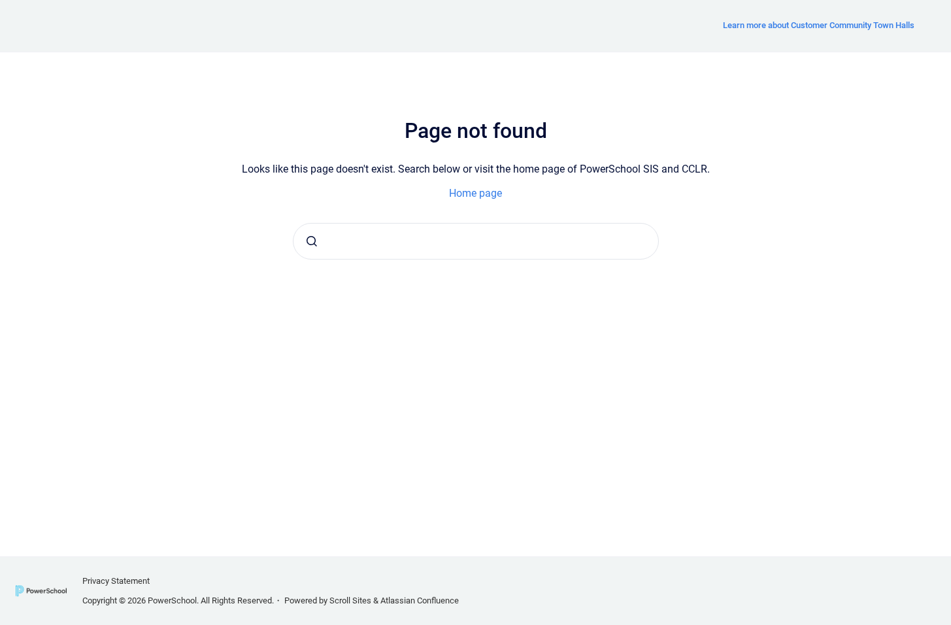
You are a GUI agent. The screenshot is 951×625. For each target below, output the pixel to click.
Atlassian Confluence (419, 600)
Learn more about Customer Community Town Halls (818, 25)
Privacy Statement (116, 581)
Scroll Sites (350, 600)
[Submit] (311, 241)
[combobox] (475, 241)
